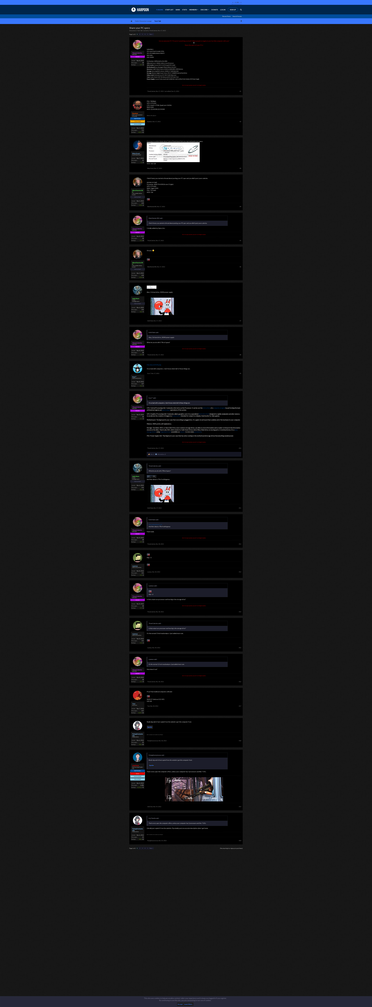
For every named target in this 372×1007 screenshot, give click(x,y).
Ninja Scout (150, 168)
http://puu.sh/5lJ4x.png (154, 365)
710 (142, 130)
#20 (240, 840)
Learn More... (188, 1004)
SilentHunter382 (152, 206)
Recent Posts (226, 16)
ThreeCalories (153, 30)
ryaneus (149, 572)
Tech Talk (140, 30)
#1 (240, 91)
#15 (240, 647)
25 (143, 742)
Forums (159, 10)
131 (142, 573)
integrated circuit (165, 432)
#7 (240, 321)
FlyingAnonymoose (152, 740)
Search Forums (237, 16)
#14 (240, 612)
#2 (240, 121)
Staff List (169, 10)
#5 (240, 240)
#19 (240, 806)
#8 (240, 355)
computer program (219, 408)
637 (142, 710)
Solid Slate (150, 321)
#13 (240, 572)
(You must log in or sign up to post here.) (231, 848)
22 (143, 160)
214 (142, 309)
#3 (240, 168)
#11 (240, 508)
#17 (240, 706)
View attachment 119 (155, 524)
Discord (204, 10)
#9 (240, 373)
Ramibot (149, 121)
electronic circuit (204, 414)
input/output (166, 410)
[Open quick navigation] (241, 21)
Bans (178, 10)
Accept (180, 1004)
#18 (240, 740)
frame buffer (176, 416)
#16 (240, 681)
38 (143, 63)
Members (193, 10)
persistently (198, 432)
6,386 (142, 785)
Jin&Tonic (150, 806)
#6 (240, 267)
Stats (184, 10)
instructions (206, 408)
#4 (240, 206)
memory (182, 432)
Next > (151, 34)
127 (142, 383)
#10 (240, 448)
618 (142, 203)
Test (148, 706)
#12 (240, 544)
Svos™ (149, 373)
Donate (214, 10)
